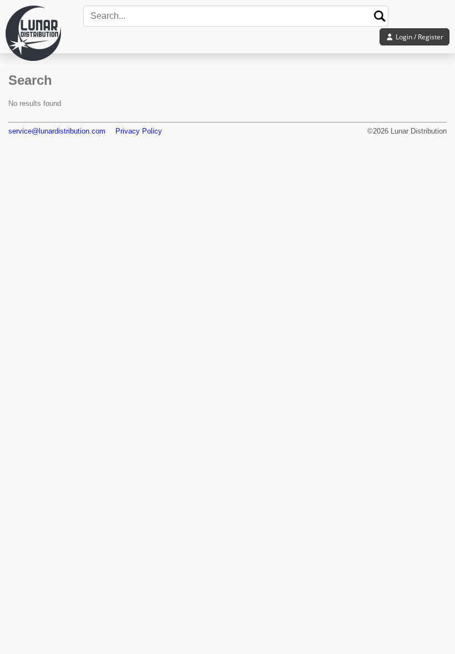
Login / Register (418, 37)
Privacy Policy (138, 131)
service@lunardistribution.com (56, 131)
